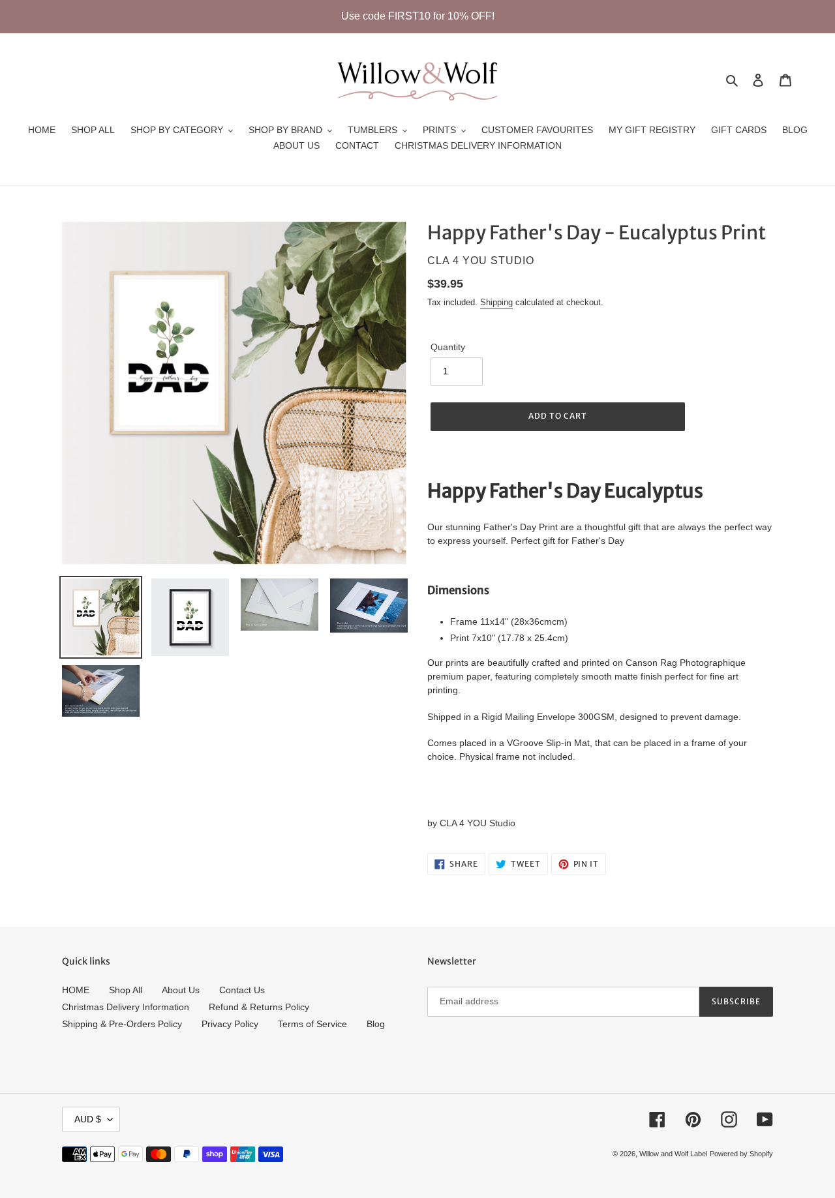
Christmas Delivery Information (125, 1007)
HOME (75, 990)
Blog (376, 1024)
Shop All (125, 990)
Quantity (448, 347)
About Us (181, 990)
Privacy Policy (230, 1024)
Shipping (496, 302)
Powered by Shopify (741, 1154)
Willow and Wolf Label (673, 1154)
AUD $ (87, 1119)
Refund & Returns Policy (259, 1007)
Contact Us (242, 990)
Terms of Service (312, 1024)
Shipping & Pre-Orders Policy (122, 1024)
